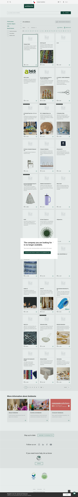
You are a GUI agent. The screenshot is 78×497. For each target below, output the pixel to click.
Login (67, 494)
